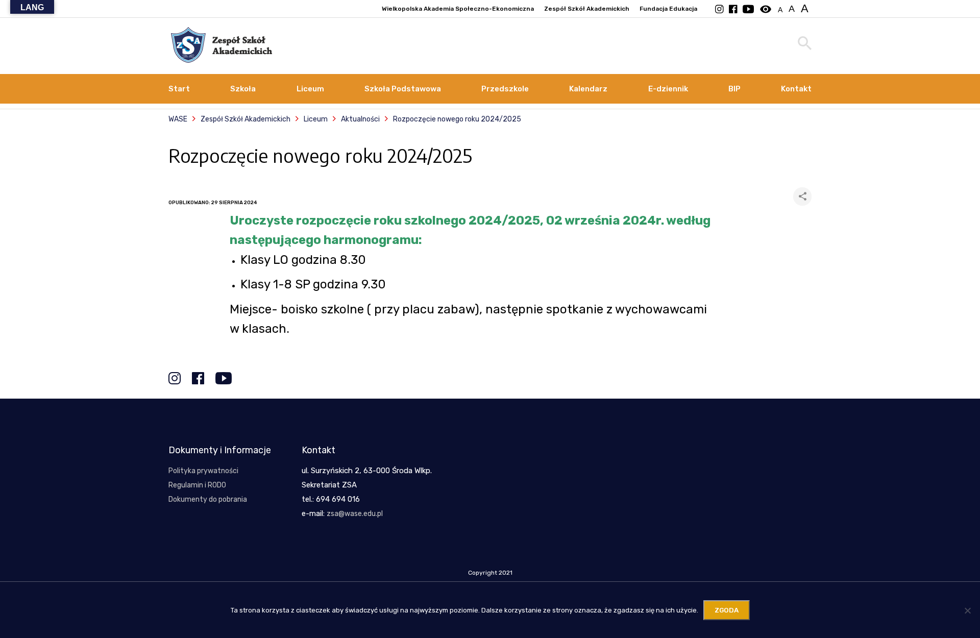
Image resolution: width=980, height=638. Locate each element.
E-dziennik (668, 88)
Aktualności (360, 119)
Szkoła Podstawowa (402, 88)
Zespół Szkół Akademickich (586, 8)
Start (179, 88)
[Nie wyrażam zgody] (967, 610)
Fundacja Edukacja (668, 8)
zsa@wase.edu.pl (355, 513)
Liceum (310, 88)
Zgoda (727, 610)
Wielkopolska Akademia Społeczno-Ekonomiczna (458, 8)
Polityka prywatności (203, 471)
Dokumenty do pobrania (207, 499)
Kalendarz (588, 88)
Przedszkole (505, 88)
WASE (177, 119)
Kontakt (796, 88)
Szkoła (243, 88)
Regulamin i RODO (197, 485)
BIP (734, 88)
